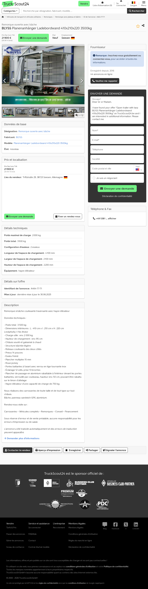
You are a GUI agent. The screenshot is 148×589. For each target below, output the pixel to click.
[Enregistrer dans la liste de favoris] (138, 26)
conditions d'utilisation (77, 583)
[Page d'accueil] (3, 17)
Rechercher (137, 10)
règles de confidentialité (48, 583)
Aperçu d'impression (49, 450)
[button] (143, 3)
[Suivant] (81, 80)
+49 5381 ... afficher (106, 218)
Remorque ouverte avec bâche (34, 131)
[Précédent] (4, 80)
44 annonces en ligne (101, 74)
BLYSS (19, 137)
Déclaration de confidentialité (117, 196)
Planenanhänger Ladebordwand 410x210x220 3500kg (41, 143)
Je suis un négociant (106, 178)
